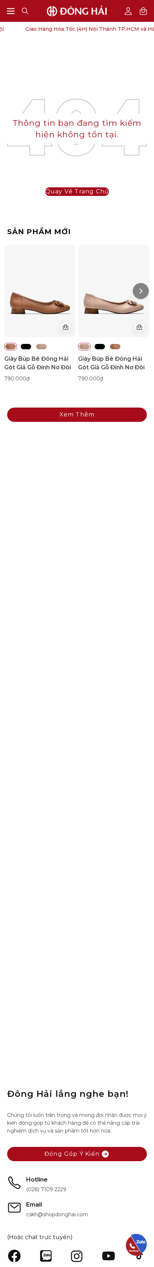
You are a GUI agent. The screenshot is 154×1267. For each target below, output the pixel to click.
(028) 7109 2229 (46, 1189)
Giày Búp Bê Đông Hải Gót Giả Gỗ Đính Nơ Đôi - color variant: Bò (10, 346)
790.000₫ (16, 378)
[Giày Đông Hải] (77, 10)
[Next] (141, 291)
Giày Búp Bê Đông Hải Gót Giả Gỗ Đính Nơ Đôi (37, 363)
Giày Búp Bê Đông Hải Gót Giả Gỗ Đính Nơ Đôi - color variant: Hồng (41, 346)
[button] (25, 10)
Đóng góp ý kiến (72, 1153)
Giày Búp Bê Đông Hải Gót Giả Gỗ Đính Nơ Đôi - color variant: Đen (26, 346)
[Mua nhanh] (65, 327)
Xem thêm (77, 414)
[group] (77, 318)
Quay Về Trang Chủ (77, 191)
